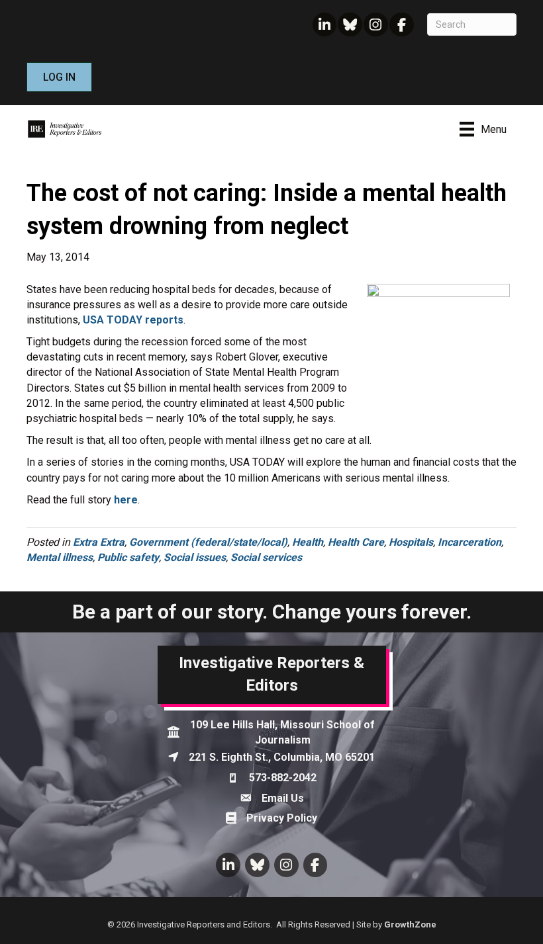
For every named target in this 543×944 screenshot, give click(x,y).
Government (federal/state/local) (208, 542)
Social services (266, 557)
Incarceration (469, 542)
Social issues (195, 557)
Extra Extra (98, 542)
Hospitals (411, 542)
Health (307, 542)
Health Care (356, 542)
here (126, 499)
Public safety (128, 557)
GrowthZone (410, 924)
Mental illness (59, 557)
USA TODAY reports (133, 320)
